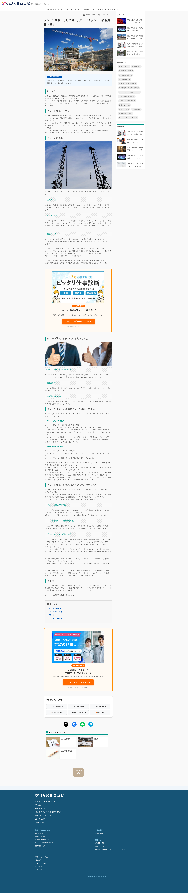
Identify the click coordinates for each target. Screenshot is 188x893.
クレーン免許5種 (55, 608)
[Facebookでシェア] (74, 724)
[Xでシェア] (66, 724)
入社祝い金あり (57, 712)
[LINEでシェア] (82, 724)
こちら (71, 595)
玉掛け (51, 615)
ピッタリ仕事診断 (55, 618)
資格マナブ (70, 9)
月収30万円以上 (57, 706)
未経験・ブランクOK (79, 712)
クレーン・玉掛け (55, 612)
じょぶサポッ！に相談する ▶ (78, 682)
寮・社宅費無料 (79, 706)
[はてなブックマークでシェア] (90, 724)
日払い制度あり (101, 706)
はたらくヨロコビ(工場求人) (53, 9)
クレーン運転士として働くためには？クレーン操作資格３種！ (99, 9)
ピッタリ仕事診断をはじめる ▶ (78, 321)
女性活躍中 (101, 712)
